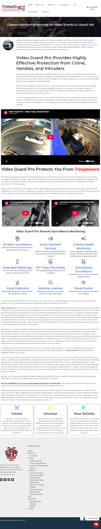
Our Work (33, 456)
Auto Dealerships (36, 494)
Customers (32, 12)
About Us (39, 5)
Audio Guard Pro (36, 461)
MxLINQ (33, 504)
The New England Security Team (58, 357)
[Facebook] (1, 479)
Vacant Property (36, 489)
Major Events (34, 492)
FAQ (74, 5)
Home (30, 5)
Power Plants (35, 478)
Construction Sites (36, 473)
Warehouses (34, 482)
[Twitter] (5, 479)
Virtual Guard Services (38, 463)
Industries (63, 5)
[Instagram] (8, 479)
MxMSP (32, 506)
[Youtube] (12, 479)
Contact (45, 12)
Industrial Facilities (36, 475)
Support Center (36, 502)
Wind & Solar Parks (37, 480)
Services (51, 5)
